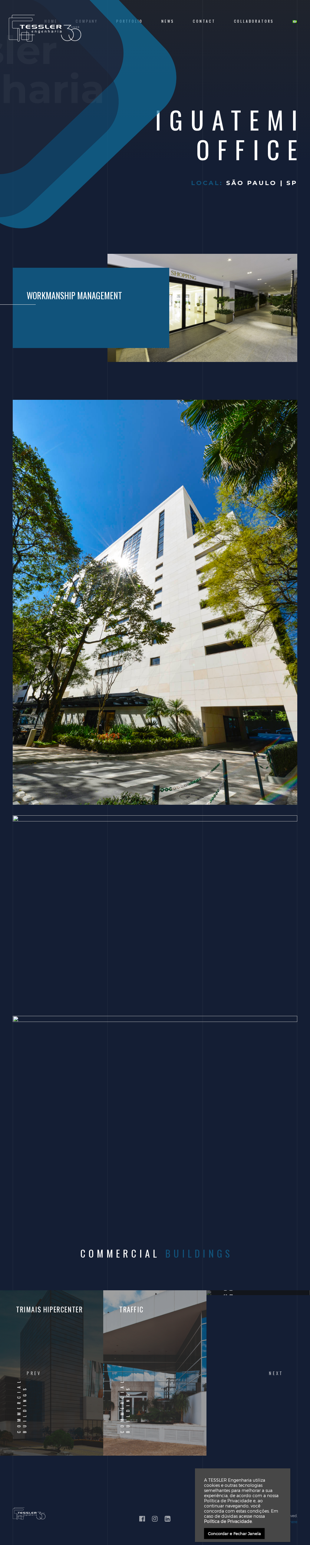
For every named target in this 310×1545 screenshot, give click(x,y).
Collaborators (254, 21)
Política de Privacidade (228, 1521)
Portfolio (129, 21)
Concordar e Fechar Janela (234, 1533)
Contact (204, 21)
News (167, 21)
